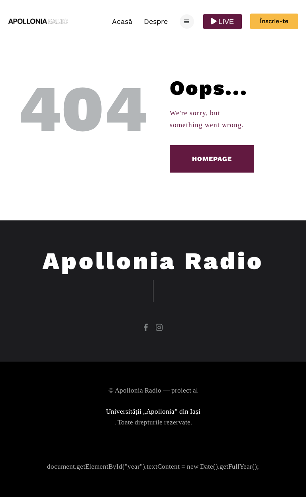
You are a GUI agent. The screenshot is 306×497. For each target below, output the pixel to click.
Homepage (212, 159)
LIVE (225, 22)
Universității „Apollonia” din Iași (153, 411)
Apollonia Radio (153, 261)
